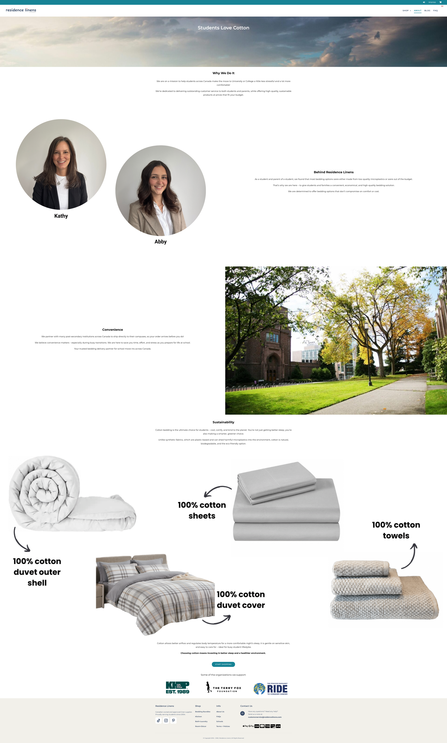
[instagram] (166, 720)
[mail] (242, 713)
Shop (198, 706)
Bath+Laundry (201, 721)
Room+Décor (200, 726)
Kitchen (198, 716)
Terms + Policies (223, 726)
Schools (219, 721)
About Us (220, 712)
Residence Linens (164, 706)
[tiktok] (158, 720)
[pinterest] (173, 720)
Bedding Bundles (202, 712)
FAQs (218, 716)
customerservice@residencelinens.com (265, 717)
